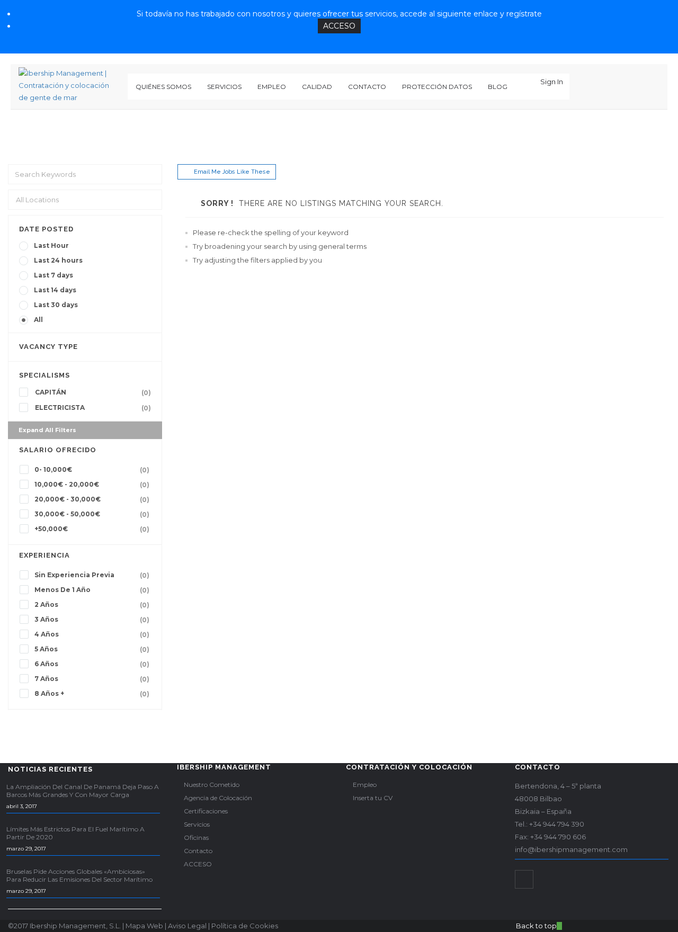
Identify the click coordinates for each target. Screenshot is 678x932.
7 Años (91, 679)
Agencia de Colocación (218, 798)
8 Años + (91, 693)
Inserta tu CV (372, 798)
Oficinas (196, 837)
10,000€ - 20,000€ (91, 484)
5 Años (91, 649)
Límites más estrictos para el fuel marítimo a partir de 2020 (75, 833)
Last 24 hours (58, 260)
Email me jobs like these (232, 171)
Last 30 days (56, 305)
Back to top (536, 925)
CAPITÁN (93, 392)
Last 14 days (55, 290)
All (38, 320)
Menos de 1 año (91, 590)
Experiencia (44, 555)
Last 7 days (53, 275)
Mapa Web (144, 925)
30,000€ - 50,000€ (91, 514)
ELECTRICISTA (93, 408)
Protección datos (437, 87)
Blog (497, 87)
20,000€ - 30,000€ (91, 499)
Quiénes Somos (163, 87)
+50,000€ (91, 529)
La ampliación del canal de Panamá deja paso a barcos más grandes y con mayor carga (82, 791)
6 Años (91, 664)
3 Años (91, 619)
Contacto (367, 87)
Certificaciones (206, 811)
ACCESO (339, 26)
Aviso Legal (187, 925)
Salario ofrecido (57, 450)
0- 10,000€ (91, 469)
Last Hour (51, 245)
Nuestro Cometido (211, 784)
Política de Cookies (244, 925)
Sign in (551, 81)
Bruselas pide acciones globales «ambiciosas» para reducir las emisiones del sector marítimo (79, 875)
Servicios (224, 87)
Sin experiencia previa (91, 575)
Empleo (271, 87)
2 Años (91, 605)
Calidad (317, 87)
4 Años (91, 634)
